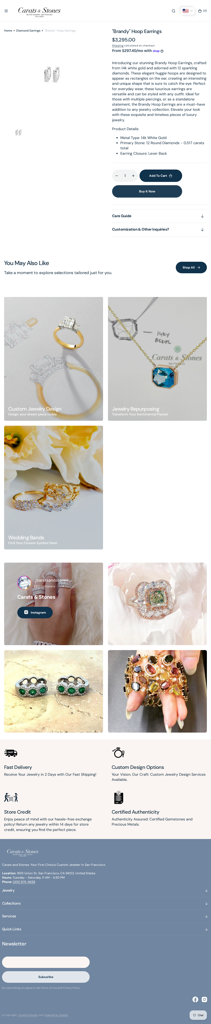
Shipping (118, 45)
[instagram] (204, 999)
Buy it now (147, 191)
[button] (6, 11)
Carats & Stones (28, 1015)
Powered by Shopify (56, 1015)
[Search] (173, 11)
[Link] (53, 359)
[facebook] (195, 999)
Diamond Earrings (28, 30)
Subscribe (45, 977)
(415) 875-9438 (24, 882)
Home (8, 30)
